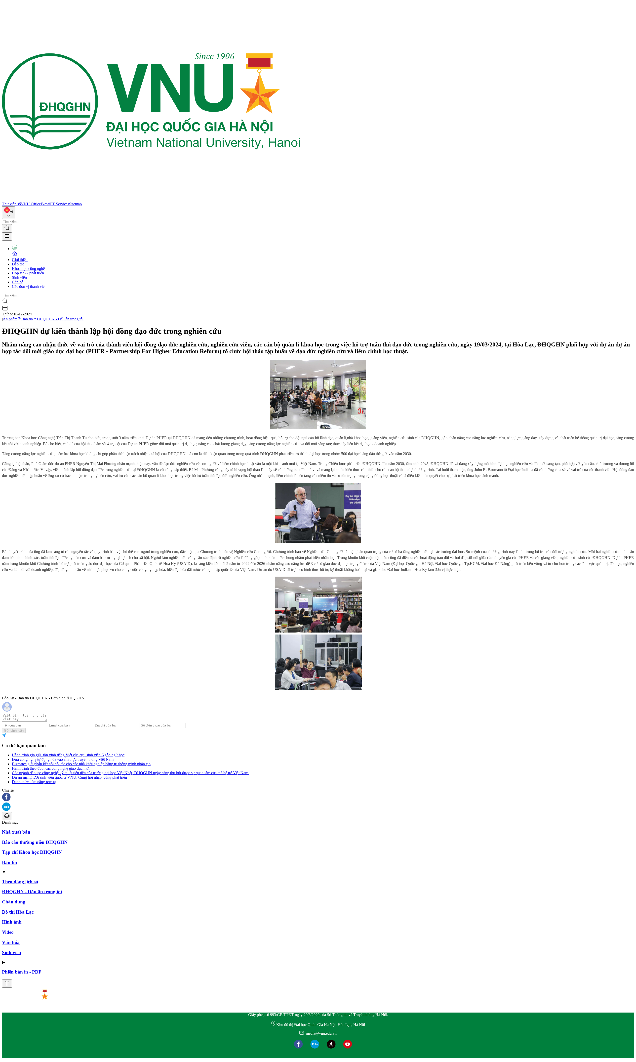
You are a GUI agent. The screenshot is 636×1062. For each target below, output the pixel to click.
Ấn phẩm (10, 319)
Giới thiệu (20, 259)
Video (8, 932)
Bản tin (27, 319)
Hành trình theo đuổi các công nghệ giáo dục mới (50, 768)
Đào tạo (18, 264)
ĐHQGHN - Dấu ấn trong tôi (60, 319)
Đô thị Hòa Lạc (18, 912)
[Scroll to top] (7, 983)
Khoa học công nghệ (28, 268)
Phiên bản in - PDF (21, 972)
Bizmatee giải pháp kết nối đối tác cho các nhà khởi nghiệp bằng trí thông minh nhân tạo (81, 764)
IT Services (60, 204)
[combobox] (8, 212)
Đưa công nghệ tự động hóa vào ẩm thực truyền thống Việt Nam (63, 759)
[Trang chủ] (151, 199)
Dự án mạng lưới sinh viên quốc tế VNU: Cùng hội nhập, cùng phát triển (69, 777)
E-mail (46, 204)
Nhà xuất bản (16, 832)
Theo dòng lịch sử (20, 881)
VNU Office (31, 204)
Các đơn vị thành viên (29, 286)
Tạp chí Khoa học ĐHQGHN (32, 852)
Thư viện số (11, 204)
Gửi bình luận (14, 730)
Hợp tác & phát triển (28, 273)
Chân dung (13, 901)
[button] (318, 797)
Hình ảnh (12, 922)
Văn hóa (11, 942)
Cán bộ (17, 282)
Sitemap (75, 204)
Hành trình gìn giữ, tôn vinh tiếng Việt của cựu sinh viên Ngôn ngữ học (68, 755)
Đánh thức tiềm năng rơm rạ (34, 782)
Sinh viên (19, 277)
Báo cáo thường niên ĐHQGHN (35, 842)
